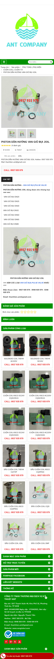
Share (7, 150)
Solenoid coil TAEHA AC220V (14, 360)
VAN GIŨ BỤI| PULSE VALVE (32, 283)
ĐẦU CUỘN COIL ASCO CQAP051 (13, 507)
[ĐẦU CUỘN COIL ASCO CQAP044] (40, 455)
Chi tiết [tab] (7, 179)
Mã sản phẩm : (10, 156)
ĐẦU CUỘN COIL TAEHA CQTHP (14, 470)
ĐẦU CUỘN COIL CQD (40, 506)
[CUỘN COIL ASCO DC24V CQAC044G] (14, 419)
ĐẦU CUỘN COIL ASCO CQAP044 (40, 470)
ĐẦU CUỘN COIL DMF (40, 543)
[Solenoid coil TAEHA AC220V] (14, 345)
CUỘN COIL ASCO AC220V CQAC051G (40, 397)
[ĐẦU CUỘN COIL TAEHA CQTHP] (14, 455)
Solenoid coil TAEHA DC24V (40, 360)
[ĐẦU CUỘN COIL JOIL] (14, 529)
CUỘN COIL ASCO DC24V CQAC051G (13, 397)
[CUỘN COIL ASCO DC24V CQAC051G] (14, 382)
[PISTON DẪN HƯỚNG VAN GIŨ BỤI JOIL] (27, 102)
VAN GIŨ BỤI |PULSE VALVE (35, 185)
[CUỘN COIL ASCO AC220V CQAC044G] (40, 419)
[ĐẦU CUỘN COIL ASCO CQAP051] (14, 492)
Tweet (19, 150)
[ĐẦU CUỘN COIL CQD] (40, 492)
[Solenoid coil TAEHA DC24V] (40, 345)
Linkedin (32, 150)
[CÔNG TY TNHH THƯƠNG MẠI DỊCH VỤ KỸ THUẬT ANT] (27, 58)
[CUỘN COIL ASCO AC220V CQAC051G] (40, 382)
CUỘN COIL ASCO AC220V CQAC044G (40, 433)
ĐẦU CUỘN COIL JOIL (14, 543)
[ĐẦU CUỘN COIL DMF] (40, 529)
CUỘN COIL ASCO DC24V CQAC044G (13, 433)
